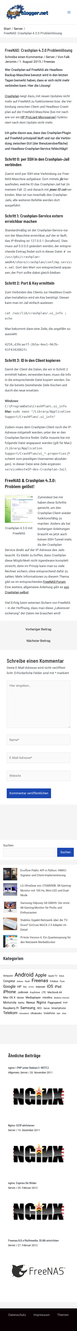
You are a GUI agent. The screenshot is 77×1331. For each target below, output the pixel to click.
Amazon (8, 975)
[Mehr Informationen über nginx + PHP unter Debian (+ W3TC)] (38, 1095)
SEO (39, 1008)
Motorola (9, 1002)
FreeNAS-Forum (54, 582)
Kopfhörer (35, 992)
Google (9, 986)
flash (27, 981)
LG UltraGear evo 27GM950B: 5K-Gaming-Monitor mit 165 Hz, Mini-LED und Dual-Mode (45, 890)
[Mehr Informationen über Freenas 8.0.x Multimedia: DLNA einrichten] (38, 1270)
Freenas (49, 61)
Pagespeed (54, 1002)
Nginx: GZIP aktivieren (21, 1125)
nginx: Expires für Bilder (22, 1183)
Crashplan (12, 96)
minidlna (47, 997)
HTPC (31, 987)
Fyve (62, 981)
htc (25, 987)
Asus (61, 975)
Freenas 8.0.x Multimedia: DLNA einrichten (33, 1240)
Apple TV (52, 975)
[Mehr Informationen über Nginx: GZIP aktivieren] (38, 1152)
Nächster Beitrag (38, 641)
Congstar (9, 981)
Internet (40, 987)
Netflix (21, 1002)
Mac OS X (9, 997)
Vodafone (49, 1013)
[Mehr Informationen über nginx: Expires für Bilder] (38, 1210)
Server (50, 57)
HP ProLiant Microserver (38, 117)
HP (19, 987)
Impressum (41, 1315)
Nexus (30, 1002)
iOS (50, 986)
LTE (44, 992)
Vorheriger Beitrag (38, 629)
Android (24, 974)
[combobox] (29, 852)
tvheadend (24, 1013)
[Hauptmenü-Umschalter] (69, 12)
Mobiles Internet (61, 998)
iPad (58, 987)
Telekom (10, 1013)
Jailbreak (23, 992)
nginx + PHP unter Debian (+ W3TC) (28, 1067)
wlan (64, 1013)
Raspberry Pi (11, 1008)
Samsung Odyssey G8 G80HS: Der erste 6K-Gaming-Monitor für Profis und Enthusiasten (45, 907)
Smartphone (58, 1008)
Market (20, 997)
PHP (65, 1002)
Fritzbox (54, 981)
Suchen (8, 845)
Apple (41, 975)
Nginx (41, 1002)
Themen (63, 1315)
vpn (58, 1013)
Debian (20, 981)
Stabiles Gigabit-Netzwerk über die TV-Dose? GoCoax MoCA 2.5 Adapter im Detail (44, 924)
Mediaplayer (33, 997)
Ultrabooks (36, 1013)
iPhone (9, 991)
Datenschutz (17, 1315)
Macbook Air (54, 992)
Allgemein (13, 1072)
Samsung (27, 1008)
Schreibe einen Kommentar (24, 57)
